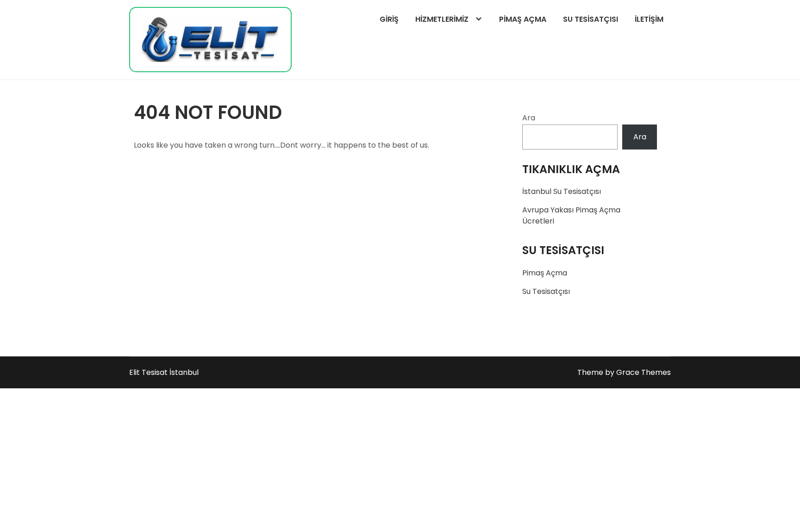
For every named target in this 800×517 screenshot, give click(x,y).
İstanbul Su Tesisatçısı (561, 191)
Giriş (389, 19)
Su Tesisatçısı (590, 19)
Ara (528, 117)
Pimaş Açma (522, 19)
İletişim (649, 19)
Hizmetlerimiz (442, 19)
